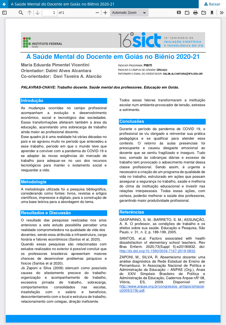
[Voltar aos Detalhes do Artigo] (4, 4)
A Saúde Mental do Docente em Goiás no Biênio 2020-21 (63, 4)
